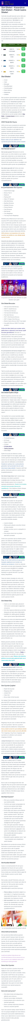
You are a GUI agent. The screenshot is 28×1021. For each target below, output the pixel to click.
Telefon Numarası (8, 448)
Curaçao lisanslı (10, 116)
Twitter (22, 652)
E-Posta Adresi (8, 446)
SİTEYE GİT (23, 49)
